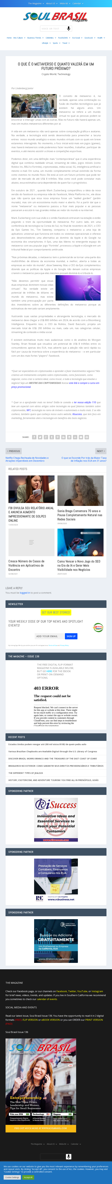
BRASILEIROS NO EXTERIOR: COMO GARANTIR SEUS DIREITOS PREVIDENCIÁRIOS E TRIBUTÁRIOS (55, 765)
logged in (25, 592)
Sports (55, 43)
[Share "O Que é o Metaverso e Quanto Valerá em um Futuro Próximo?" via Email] (81, 437)
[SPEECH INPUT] (64, 28)
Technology (63, 74)
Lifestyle (45, 43)
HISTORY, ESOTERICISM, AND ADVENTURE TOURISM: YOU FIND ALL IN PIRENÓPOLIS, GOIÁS (53, 780)
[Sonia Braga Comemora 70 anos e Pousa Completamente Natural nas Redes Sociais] (80, 490)
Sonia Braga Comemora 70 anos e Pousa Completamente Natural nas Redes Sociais (79, 515)
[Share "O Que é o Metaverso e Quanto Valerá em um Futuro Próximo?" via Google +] (46, 437)
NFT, (29, 410)
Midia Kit (64, 3)
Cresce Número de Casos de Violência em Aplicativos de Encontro (26, 565)
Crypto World (49, 74)
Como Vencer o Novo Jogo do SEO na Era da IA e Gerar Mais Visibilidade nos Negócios (78, 565)
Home (9, 38)
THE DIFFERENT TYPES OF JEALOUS (25, 773)
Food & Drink (63, 38)
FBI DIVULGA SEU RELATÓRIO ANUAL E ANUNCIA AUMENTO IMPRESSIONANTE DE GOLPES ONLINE (31, 514)
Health (99, 38)
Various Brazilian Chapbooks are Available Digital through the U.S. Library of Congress (52, 751)
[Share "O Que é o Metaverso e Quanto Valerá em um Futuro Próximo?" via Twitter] (40, 437)
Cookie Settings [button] (12, 1177)
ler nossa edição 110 (85, 402)
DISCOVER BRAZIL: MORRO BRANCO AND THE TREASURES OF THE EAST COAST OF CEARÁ (52, 758)
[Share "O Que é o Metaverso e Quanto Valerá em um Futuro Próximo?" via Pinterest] (58, 437)
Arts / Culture (18, 38)
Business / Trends (34, 38)
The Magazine (35, 3)
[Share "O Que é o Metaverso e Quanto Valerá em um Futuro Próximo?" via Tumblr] (52, 437)
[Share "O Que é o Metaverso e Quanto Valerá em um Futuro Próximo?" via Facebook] (34, 437)
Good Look (88, 38)
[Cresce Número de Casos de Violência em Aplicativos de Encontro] (31, 542)
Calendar (77, 3)
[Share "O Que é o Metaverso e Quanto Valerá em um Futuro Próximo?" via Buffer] (69, 437)
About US (50, 3)
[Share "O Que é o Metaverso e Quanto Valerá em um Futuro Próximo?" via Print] (87, 437)
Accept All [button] (28, 1177)
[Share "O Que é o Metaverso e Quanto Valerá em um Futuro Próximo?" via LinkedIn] (63, 437)
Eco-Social (76, 38)
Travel (64, 43)
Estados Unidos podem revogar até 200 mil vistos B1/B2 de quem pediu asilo (47, 744)
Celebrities (50, 38)
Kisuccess (77, 414)
